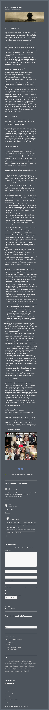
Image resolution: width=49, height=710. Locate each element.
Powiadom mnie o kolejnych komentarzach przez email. (14, 591)
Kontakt (6, 702)
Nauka (6, 666)
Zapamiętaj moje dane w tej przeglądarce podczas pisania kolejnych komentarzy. (21, 587)
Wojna (12, 671)
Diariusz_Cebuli (27, 661)
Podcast (21, 666)
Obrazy (11, 666)
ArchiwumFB (10, 661)
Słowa (22, 668)
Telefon (26, 668)
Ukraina (31, 668)
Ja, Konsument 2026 (11, 641)
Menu (41, 8)
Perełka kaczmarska (11, 646)
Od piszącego (8, 691)
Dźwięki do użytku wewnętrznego (12, 699)
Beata (11, 517)
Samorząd (11, 668)
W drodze (7, 671)
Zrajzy (26, 671)
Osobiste (28, 474)
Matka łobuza (9, 642)
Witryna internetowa (10, 580)
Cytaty (21, 661)
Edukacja (20, 663)
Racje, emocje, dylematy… (10, 694)
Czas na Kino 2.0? (10, 644)
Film (24, 663)
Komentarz (8, 550)
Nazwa (7, 569)
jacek (7, 474)
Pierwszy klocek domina (11, 649)
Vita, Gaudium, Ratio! (13, 7)
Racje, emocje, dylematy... (21, 474)
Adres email (8, 574)
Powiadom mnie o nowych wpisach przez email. (13, 595)
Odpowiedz (7, 499)
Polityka (32, 666)
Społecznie (17, 668)
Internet (28, 663)
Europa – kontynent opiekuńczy (13, 647)
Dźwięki (14, 663)
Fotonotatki (7, 696)
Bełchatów (16, 661)
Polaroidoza (26, 666)
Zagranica (17, 671)
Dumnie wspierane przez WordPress (21, 706)
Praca (6, 668)
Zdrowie (32, 474)
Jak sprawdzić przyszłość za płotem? (14, 639)
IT (31, 663)
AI (5, 661)
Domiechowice (8, 663)
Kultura (34, 663)
